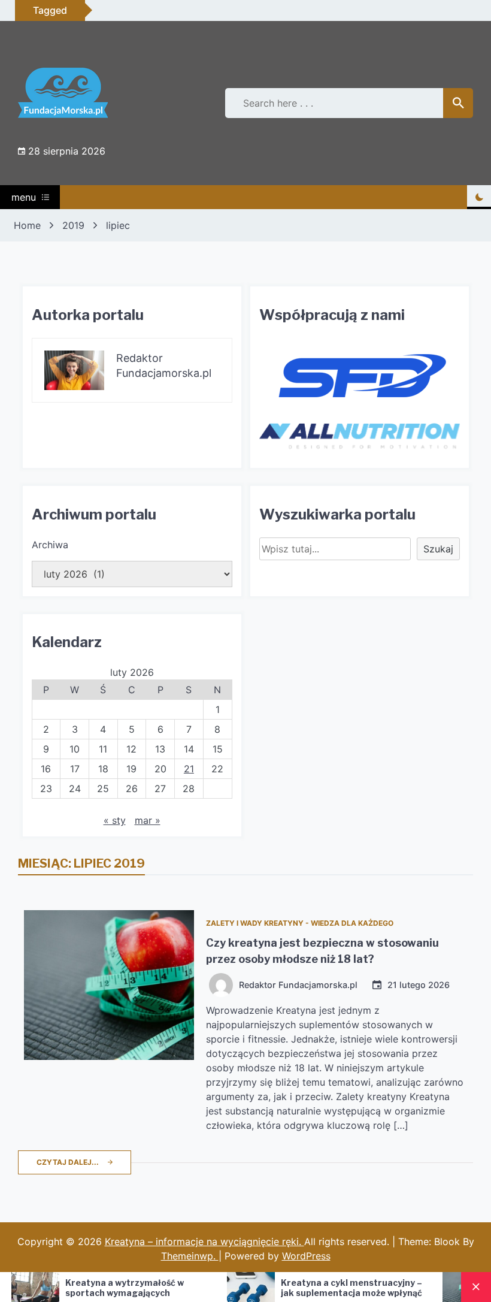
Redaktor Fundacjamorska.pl (298, 985)
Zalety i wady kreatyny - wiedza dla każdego (299, 923)
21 (189, 769)
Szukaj (438, 549)
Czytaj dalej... (68, 1162)
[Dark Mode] (479, 197)
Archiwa (50, 545)
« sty (115, 820)
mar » (147, 820)
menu (23, 197)
